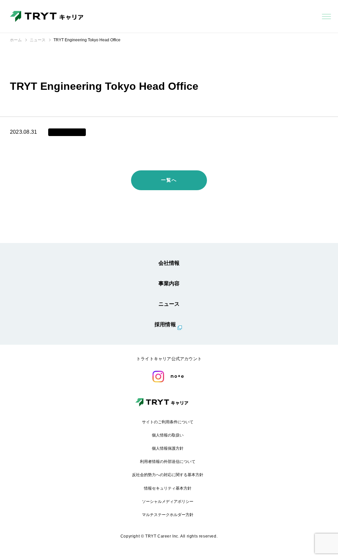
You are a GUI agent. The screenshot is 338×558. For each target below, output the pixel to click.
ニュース (169, 304)
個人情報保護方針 (168, 448)
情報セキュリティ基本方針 (167, 488)
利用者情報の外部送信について (167, 461)
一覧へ (169, 180)
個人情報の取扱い (168, 435)
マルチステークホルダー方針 (167, 514)
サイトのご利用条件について (167, 422)
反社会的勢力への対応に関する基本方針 (167, 474)
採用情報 (165, 324)
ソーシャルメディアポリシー (167, 501)
